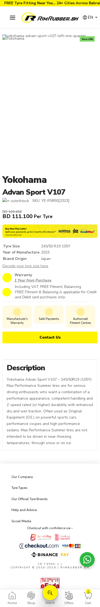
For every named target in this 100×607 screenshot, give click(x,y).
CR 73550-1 (48, 564)
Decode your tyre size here (25, 265)
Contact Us (50, 337)
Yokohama (24, 180)
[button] (12, 17)
